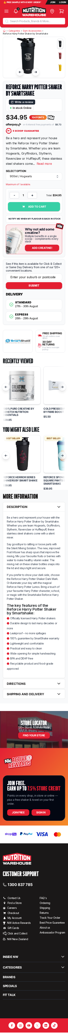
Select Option (16, 171)
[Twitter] (37, 1025)
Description (17, 507)
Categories (14, 31)
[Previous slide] (20, 72)
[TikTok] (54, 1025)
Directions (16, 684)
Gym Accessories (32, 31)
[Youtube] (29, 1025)
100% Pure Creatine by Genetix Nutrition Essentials (18, 412)
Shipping (45, 907)
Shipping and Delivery (25, 694)
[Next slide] (36, 72)
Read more (44, 164)
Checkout (13, 913)
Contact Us (14, 898)
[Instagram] (20, 1025)
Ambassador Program (52, 932)
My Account (15, 917)
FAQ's (43, 898)
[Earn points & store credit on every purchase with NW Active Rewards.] (51, 117)
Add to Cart (37, 206)
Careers (12, 907)
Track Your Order (50, 917)
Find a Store (15, 903)
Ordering (45, 903)
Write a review (24, 102)
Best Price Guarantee (52, 922)
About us (45, 927)
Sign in (40, 812)
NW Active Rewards (19, 922)
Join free (18, 812)
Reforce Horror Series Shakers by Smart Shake (20, 479)
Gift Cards (13, 928)
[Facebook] (11, 1025)
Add (42, 247)
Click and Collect (17, 933)
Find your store (34, 735)
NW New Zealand (17, 939)
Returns (44, 912)
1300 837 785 (20, 884)
